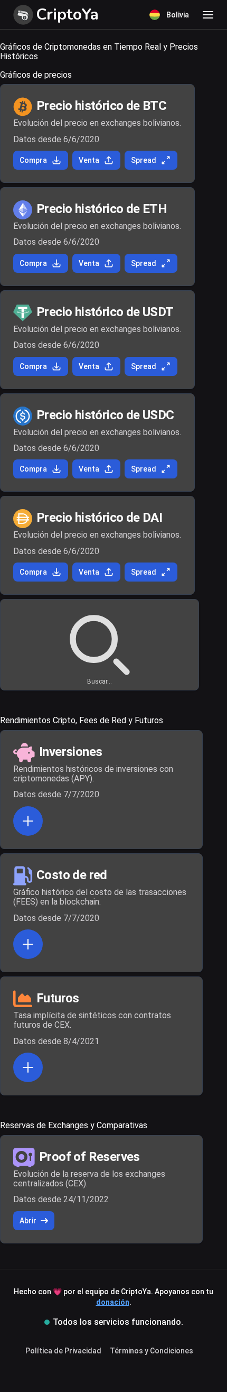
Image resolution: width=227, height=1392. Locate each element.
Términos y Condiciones (151, 1351)
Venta (89, 160)
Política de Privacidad (63, 1351)
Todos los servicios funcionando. (118, 1322)
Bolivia (177, 15)
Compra (33, 160)
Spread (143, 160)
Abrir (28, 1220)
